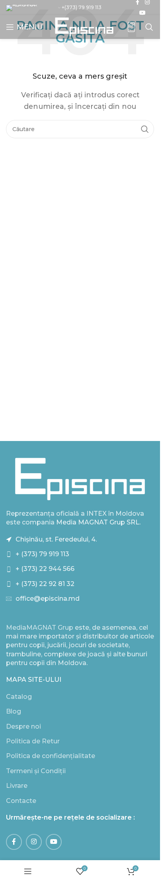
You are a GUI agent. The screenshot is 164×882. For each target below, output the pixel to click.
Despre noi (23, 726)
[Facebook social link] (14, 842)
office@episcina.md (48, 598)
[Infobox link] (131, 27)
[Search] (149, 27)
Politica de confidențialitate (50, 756)
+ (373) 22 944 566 (45, 569)
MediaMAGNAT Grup (39, 627)
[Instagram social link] (34, 842)
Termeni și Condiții (36, 771)
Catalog (19, 696)
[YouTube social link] (142, 13)
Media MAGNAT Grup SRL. (98, 522)
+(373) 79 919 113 (82, 7)
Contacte (21, 801)
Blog (13, 711)
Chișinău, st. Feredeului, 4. (56, 539)
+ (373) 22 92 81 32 (45, 584)
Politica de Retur (33, 741)
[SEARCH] (145, 129)
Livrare (16, 785)
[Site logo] (84, 26)
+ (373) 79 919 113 (42, 554)
